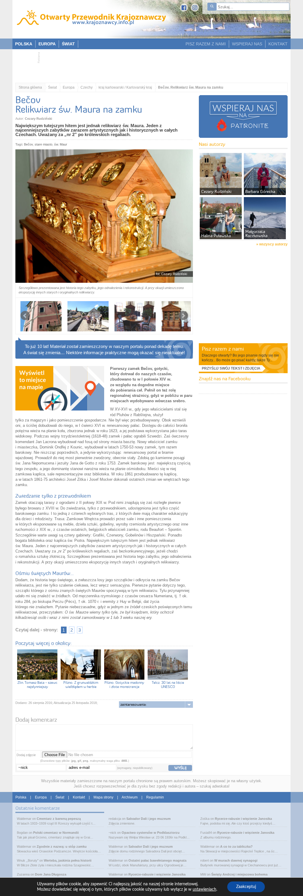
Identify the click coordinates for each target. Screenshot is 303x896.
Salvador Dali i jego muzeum (148, 818)
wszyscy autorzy (273, 244)
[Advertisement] (149, 64)
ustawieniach (204, 889)
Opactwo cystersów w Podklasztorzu (151, 832)
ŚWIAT (68, 43)
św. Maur (60, 144)
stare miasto (43, 144)
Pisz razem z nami (223, 348)
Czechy (86, 87)
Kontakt (79, 797)
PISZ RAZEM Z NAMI (206, 43)
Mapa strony (103, 797)
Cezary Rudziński (38, 118)
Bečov (28, 144)
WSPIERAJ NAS (247, 43)
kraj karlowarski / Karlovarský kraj (125, 87)
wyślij (180, 767)
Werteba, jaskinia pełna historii (67, 860)
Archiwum (130, 797)
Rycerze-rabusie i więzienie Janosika (157, 874)
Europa (69, 87)
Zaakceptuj (246, 887)
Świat (52, 87)
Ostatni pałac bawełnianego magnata (157, 860)
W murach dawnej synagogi (235, 860)
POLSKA (23, 43)
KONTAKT (278, 43)
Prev (25, 315)
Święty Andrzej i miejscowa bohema (239, 874)
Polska (20, 797)
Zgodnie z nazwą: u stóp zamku (62, 846)
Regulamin (155, 797)
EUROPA (47, 43)
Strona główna (30, 87)
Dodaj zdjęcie (26, 755)
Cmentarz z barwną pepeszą (59, 818)
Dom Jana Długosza (50, 874)
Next (183, 315)
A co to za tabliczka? (236, 846)
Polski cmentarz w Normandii (56, 832)
